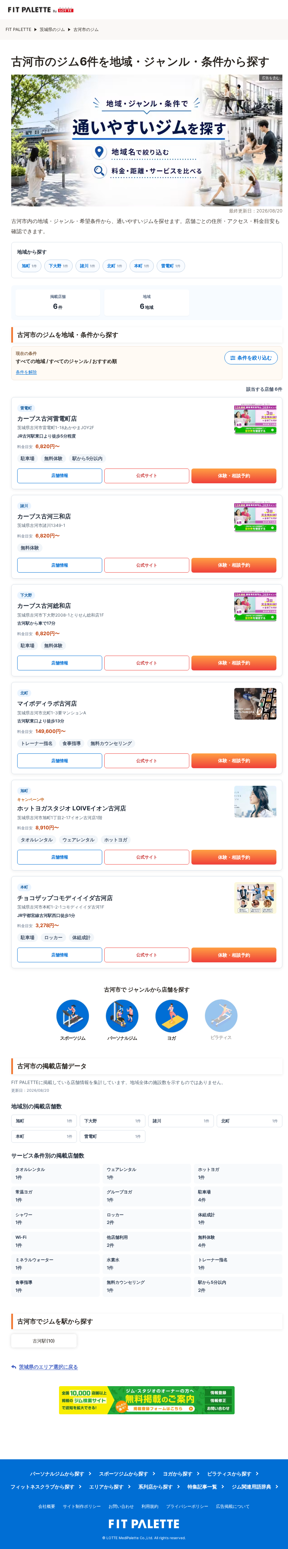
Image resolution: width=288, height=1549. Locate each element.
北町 (114, 265)
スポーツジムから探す (123, 1474)
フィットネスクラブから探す (42, 1487)
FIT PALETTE (18, 29)
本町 (141, 265)
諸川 (87, 265)
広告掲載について (233, 1506)
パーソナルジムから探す (57, 1474)
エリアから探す (106, 1487)
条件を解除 (26, 372)
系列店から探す (155, 1487)
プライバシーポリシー (187, 1506)
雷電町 (171, 265)
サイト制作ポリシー (82, 1506)
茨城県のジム (52, 29)
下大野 (58, 265)
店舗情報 (59, 475)
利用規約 (150, 1506)
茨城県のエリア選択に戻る (48, 1366)
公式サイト (146, 475)
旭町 (29, 265)
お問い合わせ (121, 1506)
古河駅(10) (44, 1341)
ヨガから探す (177, 1474)
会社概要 (46, 1506)
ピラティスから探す (229, 1474)
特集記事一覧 (202, 1487)
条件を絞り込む (254, 358)
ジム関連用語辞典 (251, 1487)
